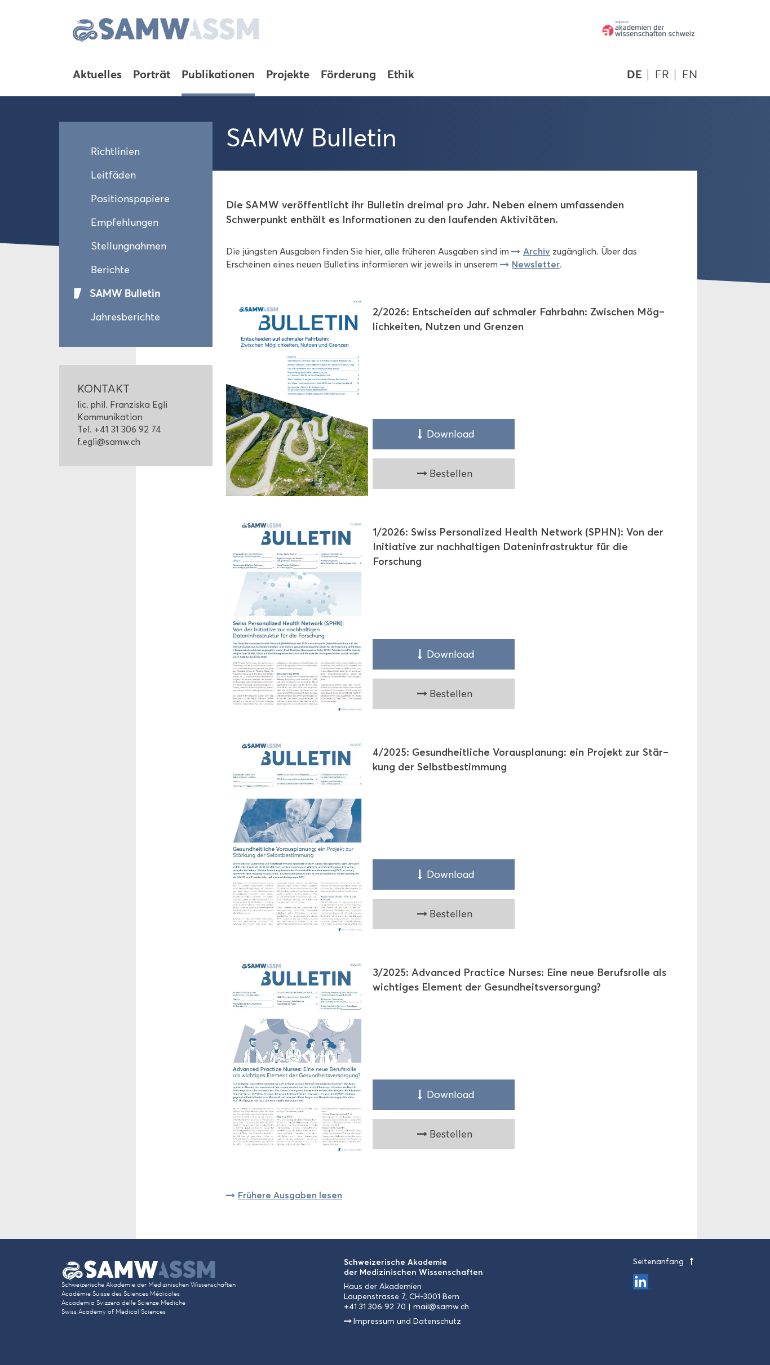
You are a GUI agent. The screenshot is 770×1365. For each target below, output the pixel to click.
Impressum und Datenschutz (407, 1321)
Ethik (400, 75)
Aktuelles (97, 75)
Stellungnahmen (128, 246)
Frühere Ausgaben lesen (290, 1195)
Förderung (348, 75)
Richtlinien (115, 151)
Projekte (287, 75)
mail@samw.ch (441, 1307)
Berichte (110, 270)
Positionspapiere (130, 199)
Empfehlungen (124, 222)
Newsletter (536, 264)
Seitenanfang (659, 1261)
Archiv (536, 251)
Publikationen (218, 75)
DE (634, 75)
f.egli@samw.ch (108, 441)
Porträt (151, 75)
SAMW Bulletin (125, 293)
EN (689, 75)
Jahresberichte (125, 317)
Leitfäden (113, 175)
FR (662, 75)
